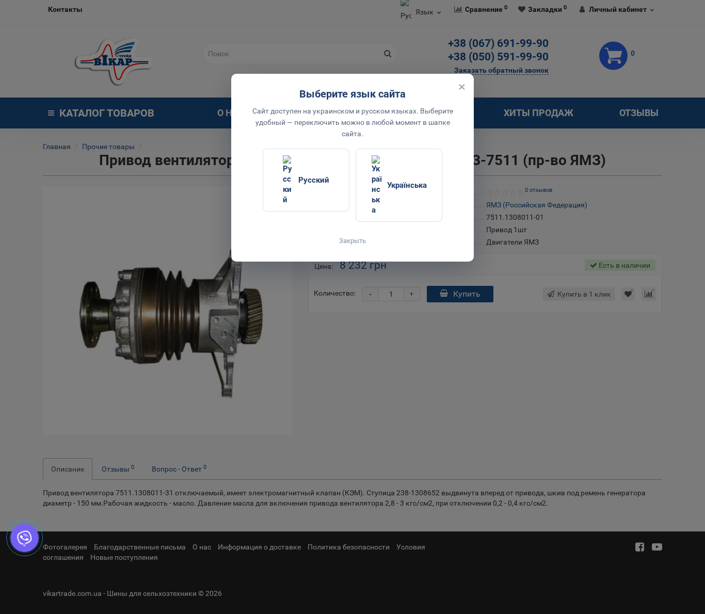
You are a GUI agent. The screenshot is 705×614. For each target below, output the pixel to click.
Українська (407, 185)
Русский (313, 180)
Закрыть (352, 241)
